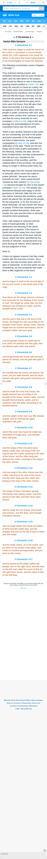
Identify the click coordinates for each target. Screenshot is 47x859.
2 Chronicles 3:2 (23, 277)
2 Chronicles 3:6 (23, 352)
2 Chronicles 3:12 (24, 468)
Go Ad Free (4, 853)
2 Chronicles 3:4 (23, 314)
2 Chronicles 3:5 (23, 336)
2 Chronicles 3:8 (23, 387)
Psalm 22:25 (22, 143)
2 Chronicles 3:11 (23, 443)
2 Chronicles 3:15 (24, 521)
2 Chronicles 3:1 (23, 45)
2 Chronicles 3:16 (24, 540)
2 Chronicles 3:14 (24, 505)
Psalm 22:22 (18, 188)
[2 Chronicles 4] (44, 389)
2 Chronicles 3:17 (24, 559)
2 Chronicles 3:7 (23, 368)
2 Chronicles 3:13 (24, 487)
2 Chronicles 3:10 (24, 427)
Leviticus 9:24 (18, 121)
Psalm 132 (33, 84)
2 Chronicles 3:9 (23, 411)
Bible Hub (23, 588)
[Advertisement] (23, 665)
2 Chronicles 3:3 (23, 293)
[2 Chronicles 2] (3, 389)
